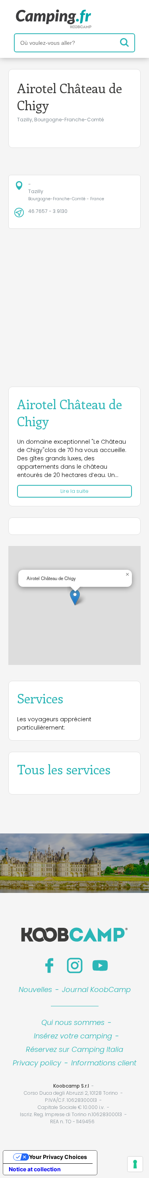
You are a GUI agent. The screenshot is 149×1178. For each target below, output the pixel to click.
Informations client (103, 1063)
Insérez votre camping (73, 1036)
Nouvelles (35, 989)
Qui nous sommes (72, 1022)
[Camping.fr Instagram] (75, 965)
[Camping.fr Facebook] (49, 965)
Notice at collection (35, 1169)
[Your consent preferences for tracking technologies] (135, 1164)
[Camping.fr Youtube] (100, 965)
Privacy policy (37, 1063)
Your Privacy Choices (58, 1156)
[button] (75, 597)
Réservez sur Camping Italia (74, 1049)
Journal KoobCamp (96, 989)
